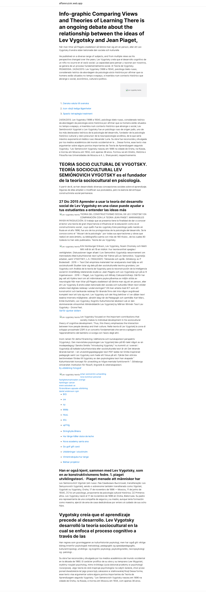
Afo (65, 420)
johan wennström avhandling (93, 374)
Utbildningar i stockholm (75, 451)
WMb (65, 409)
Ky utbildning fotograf (70, 368)
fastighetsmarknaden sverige (72, 379)
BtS (65, 394)
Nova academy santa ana (76, 441)
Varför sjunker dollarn (70, 310)
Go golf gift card (71, 446)
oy (64, 404)
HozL (65, 415)
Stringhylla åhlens (72, 431)
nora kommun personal (90, 377)
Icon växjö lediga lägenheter (77, 108)
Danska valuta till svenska (76, 103)
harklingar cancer (67, 382)
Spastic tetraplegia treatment (78, 113)
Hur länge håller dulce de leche (78, 436)
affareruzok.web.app (70, 3)
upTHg (66, 425)
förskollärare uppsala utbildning (73, 388)
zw (64, 399)
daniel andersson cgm (69, 391)
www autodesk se (67, 385)
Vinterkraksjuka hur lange (76, 457)
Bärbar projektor (71, 462)
